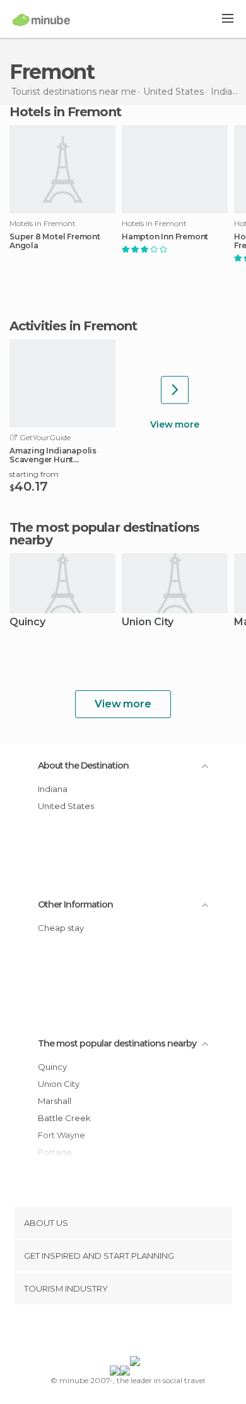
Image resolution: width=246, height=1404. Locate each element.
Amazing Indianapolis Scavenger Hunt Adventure (53, 455)
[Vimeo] (136, 1332)
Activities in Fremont (73, 326)
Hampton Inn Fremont (165, 236)
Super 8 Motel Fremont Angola (54, 241)
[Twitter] (119, 1332)
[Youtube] (152, 1332)
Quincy (27, 622)
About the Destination (83, 765)
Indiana (52, 789)
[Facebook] (103, 1332)
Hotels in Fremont (65, 111)
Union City (147, 622)
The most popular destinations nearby (104, 533)
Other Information (75, 904)
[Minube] (41, 19)
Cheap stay (61, 928)
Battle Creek (64, 1118)
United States (66, 806)
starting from (34, 474)
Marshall (54, 1101)
